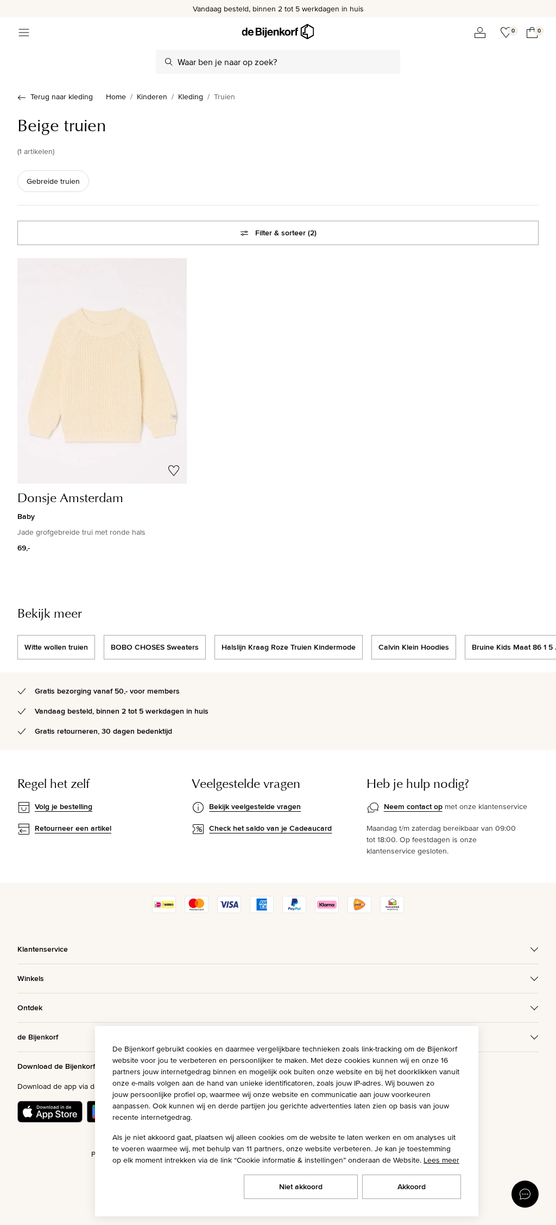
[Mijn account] (479, 32)
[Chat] (525, 1194)
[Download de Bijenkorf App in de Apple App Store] (50, 1112)
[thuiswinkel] (392, 910)
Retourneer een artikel (73, 828)
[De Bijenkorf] (278, 32)
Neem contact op (413, 806)
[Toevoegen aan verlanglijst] (173, 470)
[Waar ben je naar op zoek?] (169, 61)
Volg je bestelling (63, 806)
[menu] (24, 32)
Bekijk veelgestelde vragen (255, 806)
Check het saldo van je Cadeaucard (270, 828)
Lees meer (441, 1160)
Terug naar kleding (61, 96)
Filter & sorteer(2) (286, 232)
